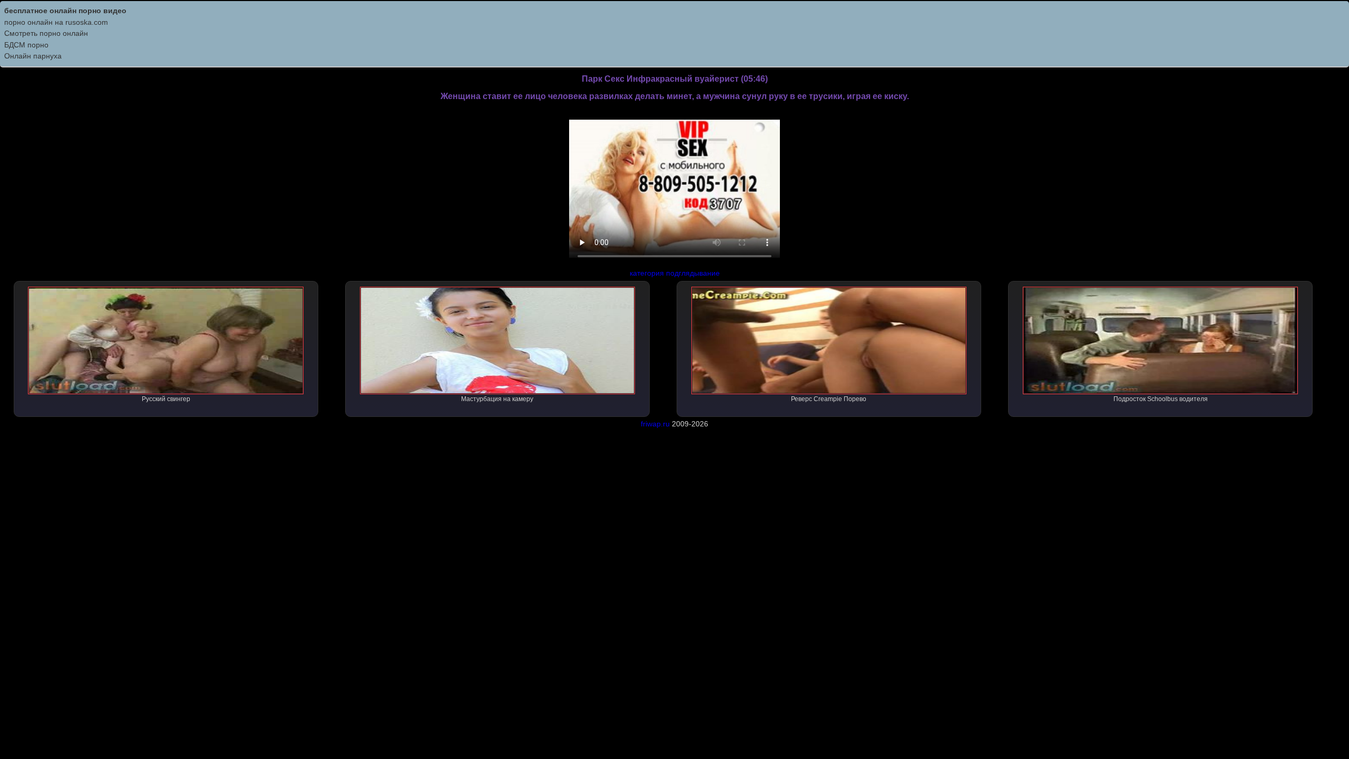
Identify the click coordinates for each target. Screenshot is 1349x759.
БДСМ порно (26, 45)
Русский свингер (166, 399)
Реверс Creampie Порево (828, 399)
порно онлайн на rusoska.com (56, 22)
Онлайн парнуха (33, 56)
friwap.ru (655, 424)
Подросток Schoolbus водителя (1160, 399)
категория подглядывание (675, 273)
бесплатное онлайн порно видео (65, 10)
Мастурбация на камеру (497, 399)
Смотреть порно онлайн (46, 33)
